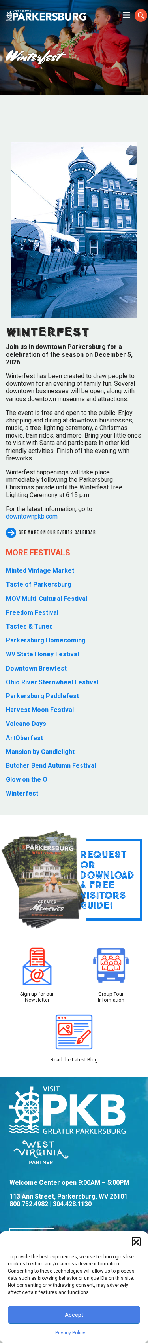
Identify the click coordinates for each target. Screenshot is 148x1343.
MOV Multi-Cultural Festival (46, 598)
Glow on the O (26, 779)
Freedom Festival (32, 612)
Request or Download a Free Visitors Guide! (107, 879)
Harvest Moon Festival (40, 710)
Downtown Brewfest (36, 668)
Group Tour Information (111, 997)
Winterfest (22, 793)
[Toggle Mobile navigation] (126, 14)
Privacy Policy (70, 1332)
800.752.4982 (28, 1204)
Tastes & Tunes (29, 626)
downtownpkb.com (32, 516)
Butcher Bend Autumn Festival (51, 765)
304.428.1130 (72, 1204)
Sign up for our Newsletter (37, 997)
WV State (42, 654)
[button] (136, 1241)
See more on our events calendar (57, 533)
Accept (74, 1314)
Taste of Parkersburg (38, 584)
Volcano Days (26, 723)
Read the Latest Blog (74, 1060)
